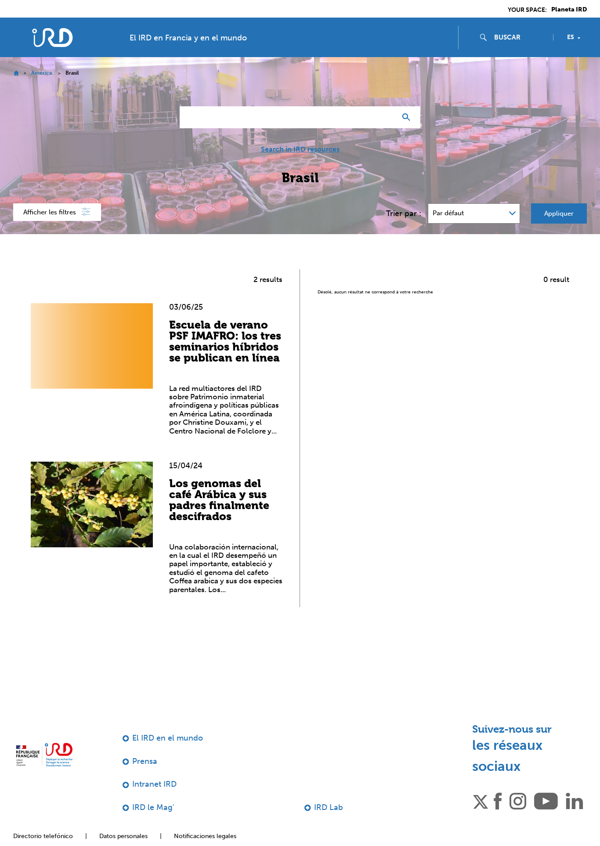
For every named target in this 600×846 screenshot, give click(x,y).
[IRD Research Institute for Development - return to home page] (44, 754)
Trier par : (403, 213)
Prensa (144, 761)
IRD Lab (328, 807)
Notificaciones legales (205, 836)
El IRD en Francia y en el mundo (188, 38)
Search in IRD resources (300, 149)
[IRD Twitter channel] (480, 800)
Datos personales (123, 836)
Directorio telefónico (43, 836)
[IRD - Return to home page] (52, 37)
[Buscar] (408, 117)
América (41, 73)
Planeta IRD (569, 10)
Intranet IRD (154, 784)
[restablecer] (386, 117)
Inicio (16, 73)
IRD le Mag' (153, 807)
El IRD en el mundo (167, 738)
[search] (520, 37)
